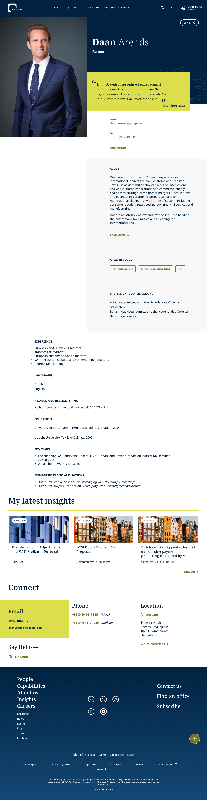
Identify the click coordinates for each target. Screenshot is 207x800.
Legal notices (90, 764)
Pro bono (22, 738)
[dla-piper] (16, 7)
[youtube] (103, 711)
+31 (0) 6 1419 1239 (85, 623)
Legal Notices (108, 782)
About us (93, 7)
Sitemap (100, 769)
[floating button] (194, 739)
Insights (110, 7)
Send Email (16, 620)
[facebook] (91, 711)
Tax (180, 268)
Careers (126, 7)
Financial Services (123, 268)
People (57, 7)
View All (189, 572)
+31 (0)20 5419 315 (123, 137)
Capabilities (74, 7)
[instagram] (115, 699)
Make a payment (166, 764)
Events (21, 723)
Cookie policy (116, 764)
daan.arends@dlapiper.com (129, 123)
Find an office (173, 696)
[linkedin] (91, 699)
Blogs (20, 728)
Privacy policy (31, 764)
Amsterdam (118, 148)
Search (170, 7)
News (20, 718)
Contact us (169, 686)
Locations (23, 714)
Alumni (21, 733)
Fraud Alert (141, 764)
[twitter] (103, 699)
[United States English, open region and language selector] (183, 7)
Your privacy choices (61, 764)
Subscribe (168, 706)
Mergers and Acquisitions (155, 268)
